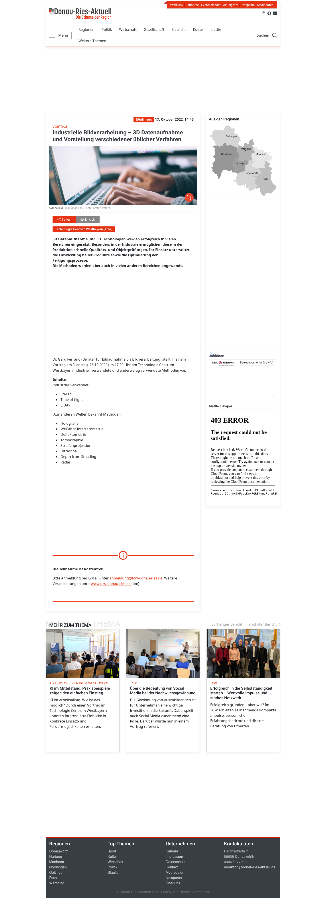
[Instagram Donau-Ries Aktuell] (263, 13)
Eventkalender (211, 5)
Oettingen (57, 872)
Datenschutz (175, 861)
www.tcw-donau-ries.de (111, 583)
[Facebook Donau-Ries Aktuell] (269, 13)
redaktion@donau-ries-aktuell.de (249, 867)
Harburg (55, 856)
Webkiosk (176, 5)
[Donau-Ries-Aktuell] (80, 14)
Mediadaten (265, 5)
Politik (107, 29)
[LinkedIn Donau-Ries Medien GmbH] (275, 13)
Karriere (172, 851)
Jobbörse (192, 5)
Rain (53, 877)
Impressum (174, 856)
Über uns (173, 882)
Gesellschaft (154, 29)
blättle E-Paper (220, 406)
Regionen (86, 29)
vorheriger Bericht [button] (227, 624)
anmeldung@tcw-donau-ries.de (136, 578)
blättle (215, 29)
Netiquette (174, 877)
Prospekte (248, 5)
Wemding (56, 882)
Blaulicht (178, 29)
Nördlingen (58, 867)
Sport (112, 851)
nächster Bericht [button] (263, 624)
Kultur (198, 29)
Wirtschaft (128, 29)
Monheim (56, 861)
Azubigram (230, 5)
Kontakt (172, 867)
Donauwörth (59, 851)
